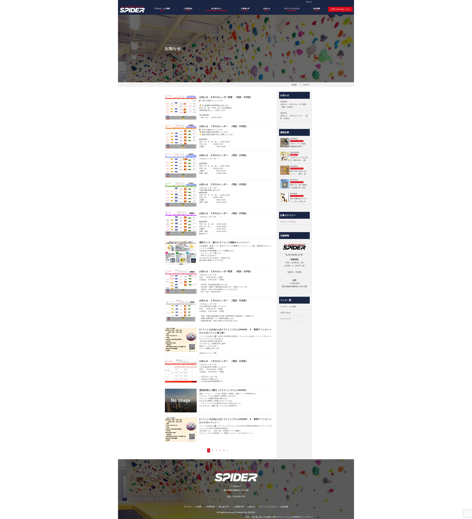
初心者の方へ (216, 8)
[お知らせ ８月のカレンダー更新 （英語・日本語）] (181, 108)
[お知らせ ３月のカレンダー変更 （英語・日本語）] (181, 282)
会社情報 (316, 8)
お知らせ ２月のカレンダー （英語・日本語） (223, 300)
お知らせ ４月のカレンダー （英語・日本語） (223, 213)
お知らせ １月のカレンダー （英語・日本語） (223, 361)
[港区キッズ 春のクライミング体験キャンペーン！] (181, 253)
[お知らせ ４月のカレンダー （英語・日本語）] (181, 224)
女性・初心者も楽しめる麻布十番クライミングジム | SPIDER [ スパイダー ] (279, 517)
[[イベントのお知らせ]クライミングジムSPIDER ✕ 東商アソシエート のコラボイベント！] (181, 430)
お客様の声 (245, 8)
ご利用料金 (188, 8)
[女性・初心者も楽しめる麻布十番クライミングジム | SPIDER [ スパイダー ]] (132, 9)
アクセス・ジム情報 (162, 8)
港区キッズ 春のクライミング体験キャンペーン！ (224, 242)
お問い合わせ (285, 313)
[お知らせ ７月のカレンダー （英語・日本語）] (181, 137)
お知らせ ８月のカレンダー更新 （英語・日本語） (225, 97)
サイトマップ (285, 319)
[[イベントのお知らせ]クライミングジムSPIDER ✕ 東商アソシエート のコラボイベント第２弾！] (181, 340)
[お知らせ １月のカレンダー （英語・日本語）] (181, 371)
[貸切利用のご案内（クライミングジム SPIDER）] (181, 401)
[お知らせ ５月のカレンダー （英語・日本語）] (181, 195)
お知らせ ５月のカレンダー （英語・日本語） (223, 184)
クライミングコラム (291, 8)
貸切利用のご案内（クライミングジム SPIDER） (223, 390)
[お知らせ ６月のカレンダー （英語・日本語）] (181, 166)
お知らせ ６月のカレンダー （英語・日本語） (223, 155)
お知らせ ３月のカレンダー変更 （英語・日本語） (225, 271)
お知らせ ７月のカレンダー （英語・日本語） (223, 126)
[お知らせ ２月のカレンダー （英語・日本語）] (181, 311)
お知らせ (266, 8)
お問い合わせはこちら (340, 9)
